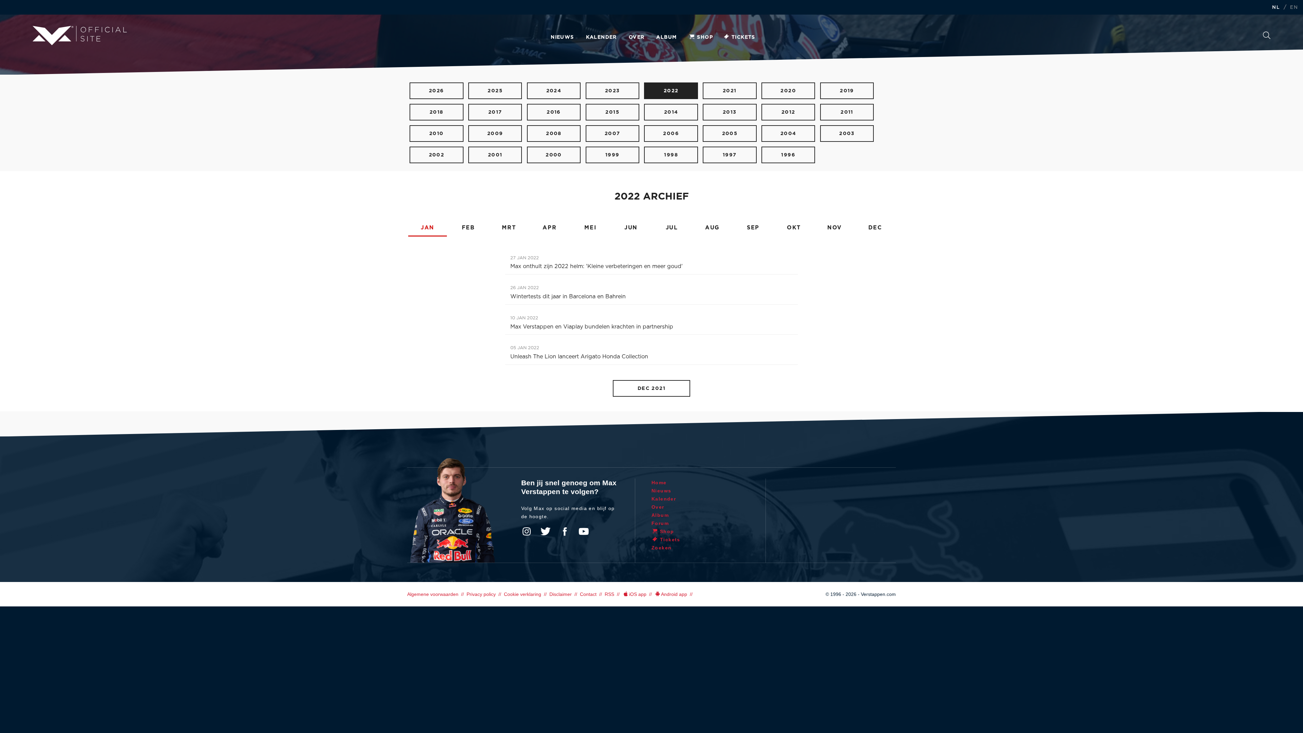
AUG (712, 227)
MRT (509, 227)
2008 (554, 133)
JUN (631, 227)
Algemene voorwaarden (432, 594)
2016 (554, 112)
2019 (847, 90)
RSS (609, 594)
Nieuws (562, 37)
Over (637, 37)
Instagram (526, 531)
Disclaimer (560, 594)
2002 (437, 154)
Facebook (564, 531)
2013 (730, 112)
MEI (590, 227)
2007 (612, 133)
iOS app (637, 594)
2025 (495, 90)
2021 (730, 90)
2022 (671, 90)
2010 (436, 133)
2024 (554, 90)
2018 (436, 112)
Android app (674, 594)
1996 (788, 154)
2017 (495, 112)
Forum (660, 523)
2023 (612, 90)
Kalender (601, 37)
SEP (753, 227)
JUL (672, 227)
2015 (612, 112)
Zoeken (1266, 37)
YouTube (583, 531)
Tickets (743, 37)
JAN (427, 227)
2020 (788, 90)
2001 (495, 154)
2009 (495, 133)
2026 (436, 90)
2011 (847, 112)
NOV (834, 227)
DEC (875, 227)
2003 (847, 133)
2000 (554, 154)
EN (1294, 7)
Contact (588, 594)
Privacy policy (481, 594)
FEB (468, 227)
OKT (794, 227)
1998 (671, 154)
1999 (612, 154)
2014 (671, 112)
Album (666, 37)
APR (549, 227)
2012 (788, 112)
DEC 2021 (652, 388)
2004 (788, 133)
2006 (671, 133)
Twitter (545, 531)
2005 (730, 133)
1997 (730, 154)
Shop (705, 37)
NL (1276, 7)
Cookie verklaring (522, 594)
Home (659, 482)
